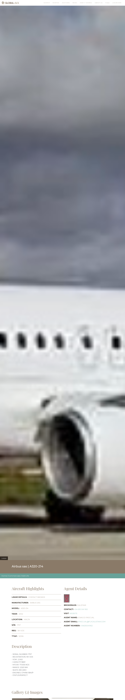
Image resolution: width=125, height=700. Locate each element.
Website (73, 613)
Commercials (14, 576)
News (75, 2)
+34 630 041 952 (81, 609)
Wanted (56, 2)
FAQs (107, 2)
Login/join (116, 2)
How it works (86, 2)
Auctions (66, 2)
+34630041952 (87, 626)
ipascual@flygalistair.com (91, 622)
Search (47, 2)
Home (4, 576)
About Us (99, 2)
